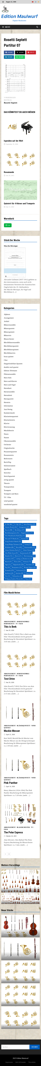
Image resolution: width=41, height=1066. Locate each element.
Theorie (7, 483)
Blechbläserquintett (11, 350)
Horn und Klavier (10, 381)
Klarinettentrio (9, 420)
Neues (6, 434)
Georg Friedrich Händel (13, 541)
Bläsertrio (7, 335)
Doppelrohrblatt (27, 533)
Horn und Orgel (10, 385)
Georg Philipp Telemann (13, 544)
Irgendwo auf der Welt (13, 141)
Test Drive (9, 678)
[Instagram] (35, 2)
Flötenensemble (10, 374)
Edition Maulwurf (19, 16)
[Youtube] (32, 2)
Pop (7, 567)
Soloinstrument (9, 466)
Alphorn (7, 314)
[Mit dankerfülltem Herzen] (30, 898)
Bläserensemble (10, 325)
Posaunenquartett (10, 452)
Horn (19, 547)
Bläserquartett (9, 328)
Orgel (8, 564)
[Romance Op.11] (20, 933)
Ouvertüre (30, 564)
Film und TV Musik (12, 538)
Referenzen (8, 459)
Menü (7, 27)
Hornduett (7, 388)
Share (10, 52)
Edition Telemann (10, 371)
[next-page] (9, 854)
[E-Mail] (38, 2)
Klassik (9, 556)
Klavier (6, 423)
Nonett (6, 438)
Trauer (28, 573)
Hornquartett (8, 399)
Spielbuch (7, 469)
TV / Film (7, 497)
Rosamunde (9, 172)
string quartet (9, 480)
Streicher (7, 473)
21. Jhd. (17, 524)
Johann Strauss (28, 550)
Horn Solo (7, 378)
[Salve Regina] (10, 898)
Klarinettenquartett (11, 416)
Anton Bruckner (29, 524)
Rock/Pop (7, 462)
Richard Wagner (30, 567)
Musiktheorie (9, 431)
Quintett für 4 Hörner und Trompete (19, 203)
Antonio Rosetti (11, 527)
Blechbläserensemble (12, 342)
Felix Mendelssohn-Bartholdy (15, 535)
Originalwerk (18, 564)
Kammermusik (9, 413)
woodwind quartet (10, 504)
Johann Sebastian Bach (13, 550)
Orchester (7, 445)
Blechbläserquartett (11, 346)
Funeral (24, 538)
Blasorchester (9, 339)
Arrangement (9, 318)
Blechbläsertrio (9, 353)
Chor (6, 360)
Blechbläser (20, 530)
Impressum (9, 1062)
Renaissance (17, 567)
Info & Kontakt (20, 1062)
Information (8, 406)
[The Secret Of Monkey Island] (20, 956)
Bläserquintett (9, 332)
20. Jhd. (8, 524)
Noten (17, 561)
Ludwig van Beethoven (24, 559)
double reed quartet (11, 367)
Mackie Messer (12, 730)
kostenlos (9, 559)
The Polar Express (13, 832)
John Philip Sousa (11, 553)
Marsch (8, 561)
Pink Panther (10, 782)
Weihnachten (17, 576)
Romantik (9, 570)
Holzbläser (9, 547)
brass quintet (8, 357)
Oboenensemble (10, 441)
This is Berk (10, 626)
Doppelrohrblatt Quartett (13, 364)
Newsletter (32, 1062)
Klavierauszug (9, 427)
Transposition (9, 487)
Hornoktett (8, 395)
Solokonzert (21, 570)
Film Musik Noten (12, 592)
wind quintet (8, 501)
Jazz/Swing (8, 409)
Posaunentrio (9, 455)
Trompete (7, 490)
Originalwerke (9, 448)
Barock (8, 530)
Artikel (6, 321)
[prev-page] (5, 854)
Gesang (27, 544)
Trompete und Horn (11, 494)
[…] (14, 292)
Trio (7, 576)
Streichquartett (9, 476)
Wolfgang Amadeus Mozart (14, 579)
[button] (3, 881)
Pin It (32, 52)
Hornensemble (9, 392)
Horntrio (7, 402)
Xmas (28, 579)
